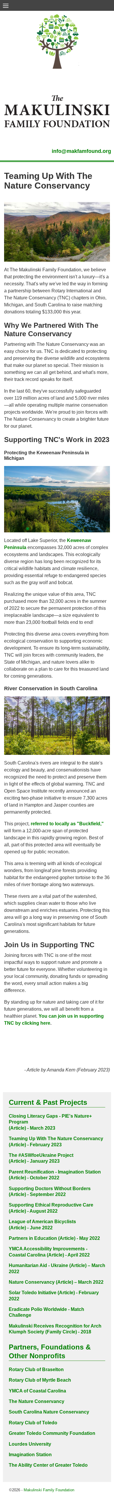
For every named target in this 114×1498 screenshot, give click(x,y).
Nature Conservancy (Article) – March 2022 (56, 1282)
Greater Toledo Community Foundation (52, 1433)
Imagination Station (30, 1454)
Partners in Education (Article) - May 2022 (54, 1238)
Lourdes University (30, 1444)
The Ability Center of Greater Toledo (48, 1465)
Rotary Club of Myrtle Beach (40, 1380)
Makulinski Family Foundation (49, 1490)
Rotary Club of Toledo (33, 1422)
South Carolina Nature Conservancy (49, 1411)
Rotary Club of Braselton (36, 1369)
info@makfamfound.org (81, 151)
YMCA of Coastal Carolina (37, 1390)
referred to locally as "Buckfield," (67, 823)
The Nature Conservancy (36, 1401)
